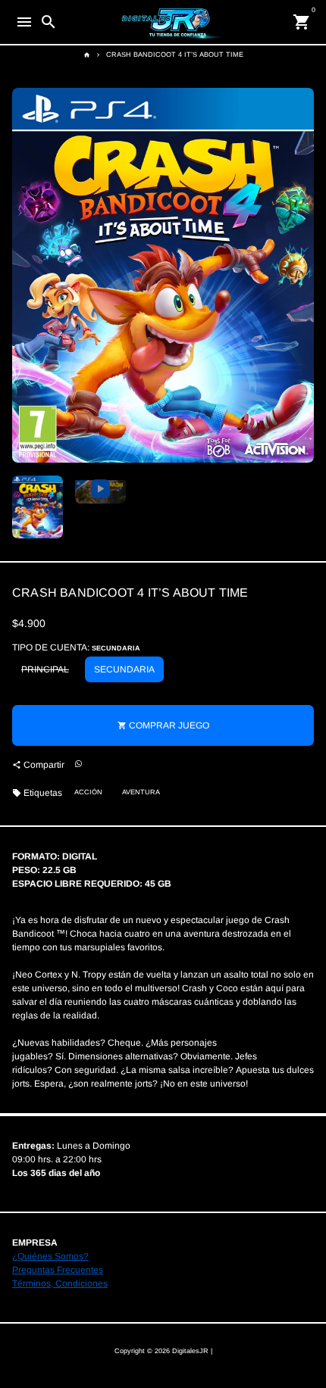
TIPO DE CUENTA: (76, 647)
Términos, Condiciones (60, 1283)
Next (301, 276)
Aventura (141, 792)
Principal (45, 669)
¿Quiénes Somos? (50, 1256)
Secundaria (124, 669)
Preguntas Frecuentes (57, 1270)
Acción (88, 792)
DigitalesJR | (192, 1351)
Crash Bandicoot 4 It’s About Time (174, 54)
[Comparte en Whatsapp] (78, 764)
